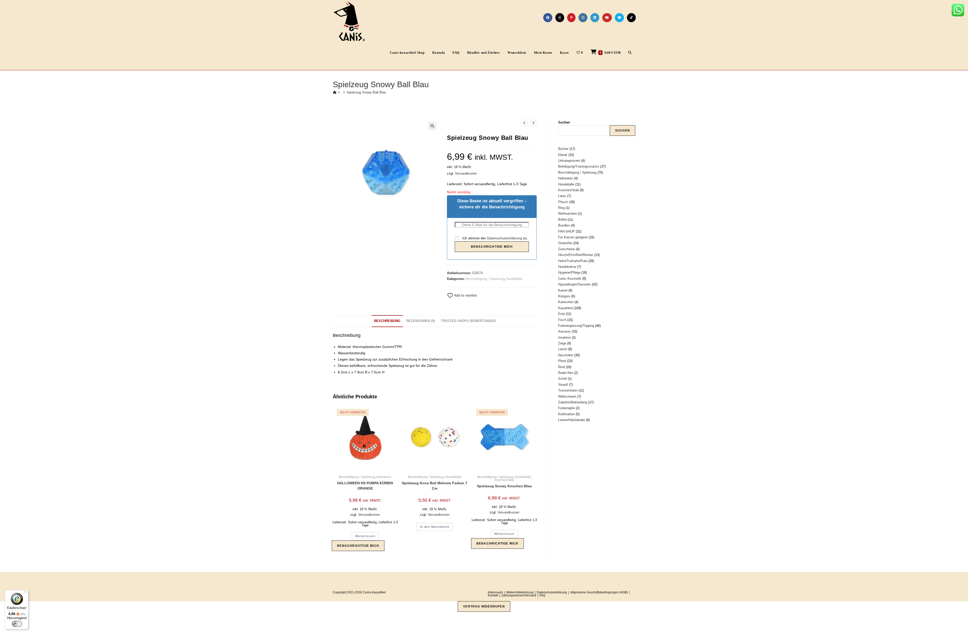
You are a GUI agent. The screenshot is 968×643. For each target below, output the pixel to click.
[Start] (335, 92)
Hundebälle (514, 279)
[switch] (17, 624)
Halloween (383, 477)
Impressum (495, 592)
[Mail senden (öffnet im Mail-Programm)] (619, 17)
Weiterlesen (365, 536)
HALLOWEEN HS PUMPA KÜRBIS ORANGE (365, 485)
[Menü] (25, 593)
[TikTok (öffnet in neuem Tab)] (631, 17)
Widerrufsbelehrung (519, 592)
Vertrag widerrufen (484, 606)
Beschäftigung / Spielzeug (485, 279)
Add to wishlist (465, 295)
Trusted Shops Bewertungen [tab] (468, 321)
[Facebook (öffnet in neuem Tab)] (547, 17)
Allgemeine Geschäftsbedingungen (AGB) (599, 592)
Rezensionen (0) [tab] (420, 321)
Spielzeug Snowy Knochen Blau (504, 486)
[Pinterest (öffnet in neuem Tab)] (571, 17)
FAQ (542, 595)
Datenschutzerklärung (504, 238)
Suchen (564, 122)
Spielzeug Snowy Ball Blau (366, 92)
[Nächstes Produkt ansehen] (533, 122)
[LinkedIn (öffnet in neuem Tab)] (594, 17)
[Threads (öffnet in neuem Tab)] (559, 17)
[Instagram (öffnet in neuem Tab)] (583, 17)
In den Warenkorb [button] (434, 527)
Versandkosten (466, 173)
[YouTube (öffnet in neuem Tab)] (607, 17)
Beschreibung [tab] (387, 321)
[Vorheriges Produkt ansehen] (524, 122)
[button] (432, 126)
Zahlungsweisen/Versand (518, 595)
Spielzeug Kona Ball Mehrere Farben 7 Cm (434, 485)
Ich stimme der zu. (494, 238)
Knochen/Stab (504, 480)
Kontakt (493, 595)
